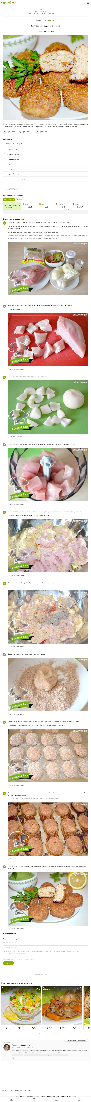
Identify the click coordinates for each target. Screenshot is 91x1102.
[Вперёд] (56, 1033)
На (20, 199)
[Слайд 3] (47, 1034)
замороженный (50, 226)
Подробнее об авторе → (18, 1058)
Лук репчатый (12, 154)
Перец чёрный (12, 174)
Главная (3, 1090)
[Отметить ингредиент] (4, 149)
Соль (9, 184)
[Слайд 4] (51, 1034)
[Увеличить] (21, 143)
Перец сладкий (12, 159)
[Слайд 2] (44, 1034)
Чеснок (9, 164)
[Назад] (35, 1033)
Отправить (8, 963)
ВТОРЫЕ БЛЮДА (50, 20)
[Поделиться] (38, 988)
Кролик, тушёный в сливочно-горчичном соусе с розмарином (59, 988)
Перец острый (12, 189)
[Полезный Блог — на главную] (8, 3)
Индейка (10, 149)
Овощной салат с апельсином (12, 988)
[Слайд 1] (40, 1034)
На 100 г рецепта (9, 199)
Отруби (9, 179)
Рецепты (10, 1090)
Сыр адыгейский (13, 169)
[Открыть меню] (88, 3)
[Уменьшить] (13, 143)
